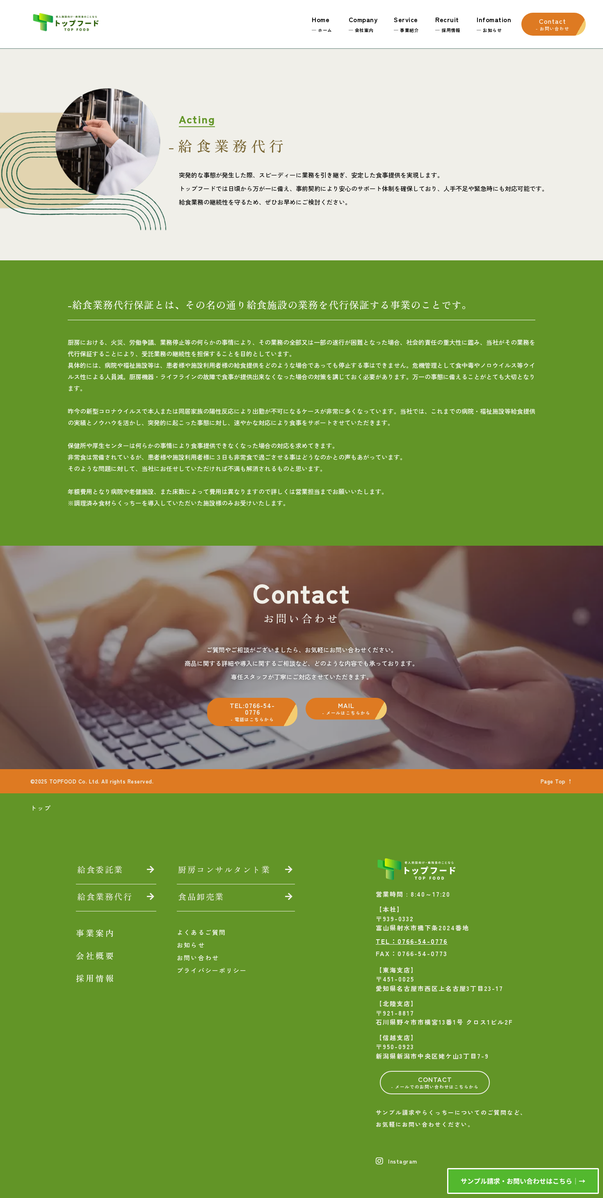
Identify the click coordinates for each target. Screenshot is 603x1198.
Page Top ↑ (557, 781)
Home (322, 23)
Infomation (494, 23)
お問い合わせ (198, 957)
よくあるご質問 (201, 932)
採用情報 (95, 978)
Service (406, 23)
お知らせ (191, 945)
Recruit (447, 23)
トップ (40, 808)
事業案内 (95, 933)
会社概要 (95, 955)
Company (363, 23)
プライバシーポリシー (212, 970)
